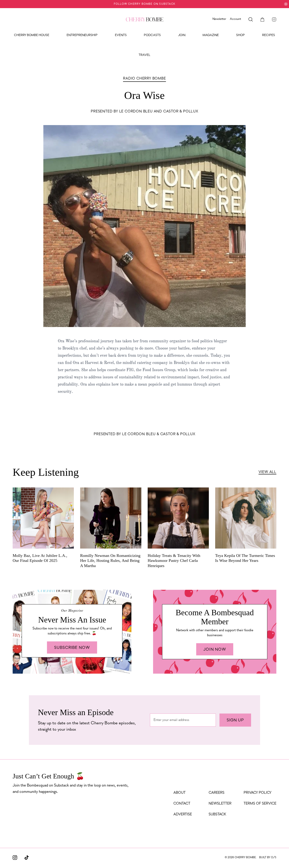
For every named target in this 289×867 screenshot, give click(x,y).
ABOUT (179, 793)
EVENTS (121, 35)
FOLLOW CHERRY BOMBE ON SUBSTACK (144, 4)
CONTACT (181, 803)
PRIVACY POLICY (257, 793)
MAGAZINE (211, 35)
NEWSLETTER (220, 803)
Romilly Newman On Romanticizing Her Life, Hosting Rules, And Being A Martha (110, 560)
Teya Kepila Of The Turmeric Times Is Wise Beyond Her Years (245, 558)
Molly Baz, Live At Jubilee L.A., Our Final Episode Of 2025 (40, 558)
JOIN (181, 35)
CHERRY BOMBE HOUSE (31, 35)
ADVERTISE (182, 814)
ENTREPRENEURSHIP (82, 35)
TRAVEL (144, 55)
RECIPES (268, 35)
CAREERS (216, 793)
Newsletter (219, 19)
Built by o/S (267, 857)
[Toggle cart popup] (262, 19)
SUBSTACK (217, 814)
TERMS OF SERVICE (260, 803)
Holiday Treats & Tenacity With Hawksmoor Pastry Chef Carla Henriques (174, 560)
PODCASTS (152, 35)
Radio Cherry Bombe (144, 78)
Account (235, 19)
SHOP (240, 35)
